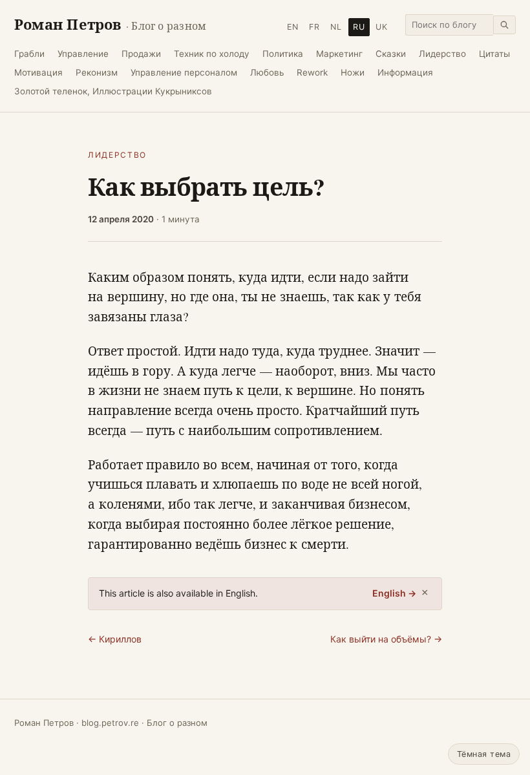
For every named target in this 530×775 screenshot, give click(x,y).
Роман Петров (110, 24)
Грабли (29, 53)
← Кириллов (115, 638)
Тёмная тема (484, 754)
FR (314, 27)
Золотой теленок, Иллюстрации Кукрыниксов (113, 91)
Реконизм (97, 72)
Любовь (267, 72)
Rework (312, 72)
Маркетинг (339, 53)
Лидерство (442, 53)
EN (293, 27)
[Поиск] (504, 25)
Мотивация (38, 72)
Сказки (391, 53)
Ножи (353, 72)
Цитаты (494, 53)
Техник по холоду (211, 53)
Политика (282, 53)
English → (394, 593)
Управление (83, 53)
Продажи (141, 53)
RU (359, 27)
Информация (405, 72)
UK (382, 27)
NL (336, 27)
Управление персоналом (184, 72)
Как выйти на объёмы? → (386, 638)
